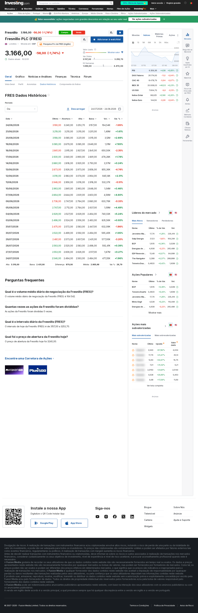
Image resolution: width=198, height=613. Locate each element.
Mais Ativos (137, 221)
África (123, 13)
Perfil (20, 84)
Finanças (61, 76)
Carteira (148, 520)
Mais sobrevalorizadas (165, 335)
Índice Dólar (137, 95)
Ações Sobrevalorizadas (160, 13)
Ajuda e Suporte (182, 520)
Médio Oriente (97, 13)
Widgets (148, 526)
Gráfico (20, 76)
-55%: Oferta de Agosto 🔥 (134, 3)
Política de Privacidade (164, 605)
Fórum (87, 76)
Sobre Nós (179, 507)
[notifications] (185, 2)
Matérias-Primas (159, 35)
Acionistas (31, 84)
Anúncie (178, 513)
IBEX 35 (135, 85)
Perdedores (167, 221)
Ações (10, 13)
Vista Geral (10, 84)
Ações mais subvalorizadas (141, 326)
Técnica (75, 76)
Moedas (136, 35)
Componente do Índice (70, 84)
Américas (75, 13)
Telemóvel (149, 513)
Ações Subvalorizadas (137, 13)
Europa (85, 13)
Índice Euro (137, 100)
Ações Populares (142, 274)
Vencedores (152, 221)
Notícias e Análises (40, 76)
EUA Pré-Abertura (61, 13)
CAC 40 (135, 80)
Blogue (147, 507)
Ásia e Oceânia (111, 13)
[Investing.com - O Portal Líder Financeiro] (17, 3)
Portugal (36, 13)
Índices (146, 35)
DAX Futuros (138, 75)
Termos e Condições (139, 605)
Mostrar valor (114, 52)
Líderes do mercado (144, 212)
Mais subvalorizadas (141, 335)
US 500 (135, 90)
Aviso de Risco (187, 605)
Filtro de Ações (123, 9)
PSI (133, 70)
